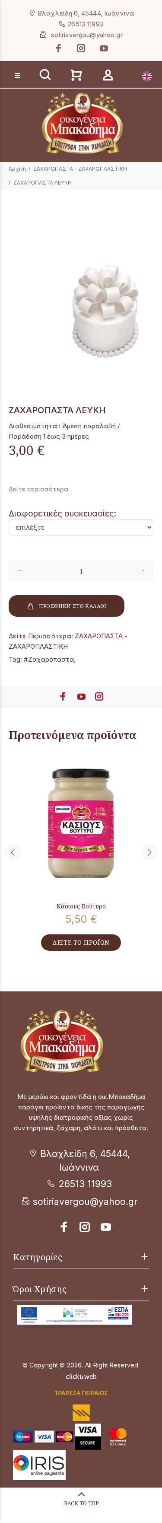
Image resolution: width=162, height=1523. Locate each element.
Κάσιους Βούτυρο (81, 906)
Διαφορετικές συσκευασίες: (62, 514)
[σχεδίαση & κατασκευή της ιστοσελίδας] (81, 1375)
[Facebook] (60, 48)
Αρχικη (17, 169)
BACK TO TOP (81, 1503)
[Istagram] (85, 1227)
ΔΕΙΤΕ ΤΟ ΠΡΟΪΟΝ (80, 942)
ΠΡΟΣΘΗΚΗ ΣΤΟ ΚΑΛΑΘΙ (73, 606)
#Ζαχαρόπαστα (49, 659)
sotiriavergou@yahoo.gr (87, 35)
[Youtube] (103, 48)
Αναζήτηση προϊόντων (39, 61)
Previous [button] (12, 852)
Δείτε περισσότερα (38, 489)
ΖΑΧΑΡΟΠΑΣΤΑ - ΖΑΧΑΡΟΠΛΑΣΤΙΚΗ (80, 169)
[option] (81, 292)
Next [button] (149, 852)
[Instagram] (81, 48)
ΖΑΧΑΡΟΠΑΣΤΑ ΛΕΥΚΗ (42, 182)
